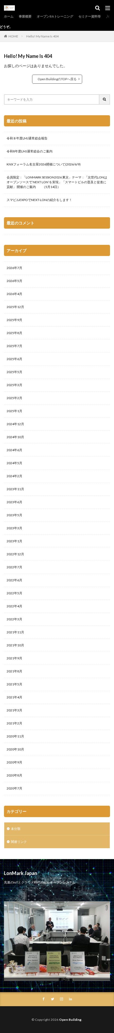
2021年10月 (15, 645)
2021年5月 (14, 684)
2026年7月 (14, 268)
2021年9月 (14, 658)
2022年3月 (14, 619)
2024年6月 (14, 450)
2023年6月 (14, 502)
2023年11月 (15, 489)
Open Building (70, 1020)
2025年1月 (14, 411)
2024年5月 (14, 463)
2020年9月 (14, 762)
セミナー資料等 (89, 16)
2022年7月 (14, 567)
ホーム (9, 16)
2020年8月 (14, 775)
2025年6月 (14, 359)
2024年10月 (15, 437)
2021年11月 (15, 632)
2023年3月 (14, 528)
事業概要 (25, 16)
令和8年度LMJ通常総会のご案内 (29, 151)
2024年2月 (14, 476)
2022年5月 (14, 593)
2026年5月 (14, 281)
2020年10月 (15, 749)
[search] (104, 99)
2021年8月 (14, 671)
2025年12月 (15, 307)
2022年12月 (15, 554)
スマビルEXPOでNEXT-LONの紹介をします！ (39, 200)
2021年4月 (14, 697)
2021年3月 (14, 710)
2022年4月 (14, 606)
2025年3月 (14, 385)
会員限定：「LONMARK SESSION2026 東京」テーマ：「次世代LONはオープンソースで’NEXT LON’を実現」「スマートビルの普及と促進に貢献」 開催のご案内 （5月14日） (57, 182)
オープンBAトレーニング (55, 16)
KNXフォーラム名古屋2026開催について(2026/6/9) (44, 164)
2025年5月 (14, 372)
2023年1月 (14, 541)
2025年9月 (14, 320)
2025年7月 (14, 346)
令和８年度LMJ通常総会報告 (27, 138)
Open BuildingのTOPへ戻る (57, 79)
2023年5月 (14, 515)
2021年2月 (14, 723)
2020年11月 (15, 736)
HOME (13, 36)
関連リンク (19, 842)
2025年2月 (14, 398)
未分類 (15, 829)
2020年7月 (14, 788)
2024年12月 (15, 424)
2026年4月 (14, 294)
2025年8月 (14, 333)
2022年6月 (14, 580)
